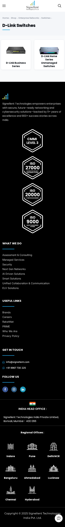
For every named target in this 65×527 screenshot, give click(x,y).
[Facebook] (5, 389)
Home (6, 17)
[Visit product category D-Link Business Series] (16, 55)
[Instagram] (14, 389)
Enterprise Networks (29, 17)
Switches (45, 17)
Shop (13, 17)
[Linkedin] (23, 389)
